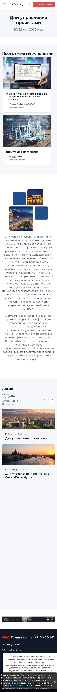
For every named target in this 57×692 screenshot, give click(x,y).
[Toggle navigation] (4, 4)
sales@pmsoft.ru (14, 644)
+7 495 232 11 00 (14, 650)
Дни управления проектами (26, 438)
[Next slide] (52, 399)
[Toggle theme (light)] (30, 4)
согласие (45, 685)
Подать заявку (45, 4)
